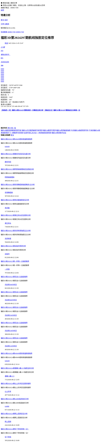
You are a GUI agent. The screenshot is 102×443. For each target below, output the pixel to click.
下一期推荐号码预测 (16, 133)
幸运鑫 (7, 208)
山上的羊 (8, 391)
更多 (2, 20)
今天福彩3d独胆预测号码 (79, 130)
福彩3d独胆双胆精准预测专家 (11, 130)
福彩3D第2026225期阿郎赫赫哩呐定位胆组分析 (17, 169)
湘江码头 (8, 223)
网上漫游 (8, 421)
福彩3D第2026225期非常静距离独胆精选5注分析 (18, 184)
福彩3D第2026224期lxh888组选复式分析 (15, 399)
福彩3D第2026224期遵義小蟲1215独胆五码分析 (17, 368)
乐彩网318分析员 (11, 346)
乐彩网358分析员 (11, 315)
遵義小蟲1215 (9, 376)
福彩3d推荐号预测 (49, 130)
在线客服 (4, 32)
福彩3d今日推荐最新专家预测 (32, 130)
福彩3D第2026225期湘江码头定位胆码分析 (16, 215)
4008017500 (12, 32)
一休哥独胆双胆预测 (44, 133)
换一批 (13, 128)
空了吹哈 (8, 437)
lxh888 (7, 406)
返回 (2, 10)
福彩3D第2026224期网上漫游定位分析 (14, 413)
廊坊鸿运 (8, 162)
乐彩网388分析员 (11, 300)
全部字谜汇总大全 (30, 133)
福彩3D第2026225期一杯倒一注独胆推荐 (15, 261)
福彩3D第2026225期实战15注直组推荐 (14, 277)
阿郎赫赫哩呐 (9, 177)
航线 (6, 43)
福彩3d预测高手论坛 (59, 133)
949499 (7, 146)
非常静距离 (9, 192)
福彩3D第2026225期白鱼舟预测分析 (13, 246)
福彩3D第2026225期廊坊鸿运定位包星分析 (16, 154)
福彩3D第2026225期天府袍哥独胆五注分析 (16, 230)
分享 (2, 24)
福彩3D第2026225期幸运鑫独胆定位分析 (15, 200)
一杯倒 (7, 269)
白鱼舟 (7, 254)
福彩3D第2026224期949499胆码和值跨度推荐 (16, 353)
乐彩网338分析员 (11, 331)
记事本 (6, 24)
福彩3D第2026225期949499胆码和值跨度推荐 (16, 139)
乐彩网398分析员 (11, 284)
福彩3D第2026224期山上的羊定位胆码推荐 (16, 383)
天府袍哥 (8, 238)
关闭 (6, 20)
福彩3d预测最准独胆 (63, 130)
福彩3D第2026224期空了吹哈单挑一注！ (15, 429)
